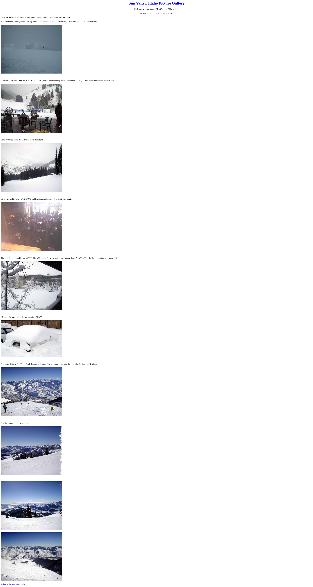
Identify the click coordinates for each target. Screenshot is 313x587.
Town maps (143, 13)
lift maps (155, 13)
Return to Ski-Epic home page (12, 584)
